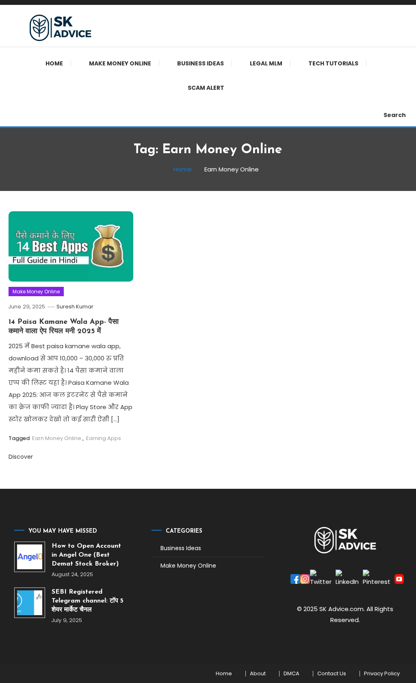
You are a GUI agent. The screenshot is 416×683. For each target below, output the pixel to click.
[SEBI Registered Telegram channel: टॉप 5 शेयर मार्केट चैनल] (29, 603)
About (258, 673)
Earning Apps (103, 438)
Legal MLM (266, 63)
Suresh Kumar (74, 306)
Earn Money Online (56, 438)
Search (395, 115)
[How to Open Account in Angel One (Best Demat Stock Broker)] (29, 557)
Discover (21, 457)
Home (54, 63)
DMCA (291, 673)
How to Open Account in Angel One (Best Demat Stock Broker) (86, 555)
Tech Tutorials (333, 63)
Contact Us (331, 673)
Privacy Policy (382, 673)
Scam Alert (206, 88)
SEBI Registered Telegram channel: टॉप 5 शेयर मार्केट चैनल (88, 601)
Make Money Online (120, 63)
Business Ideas (200, 63)
